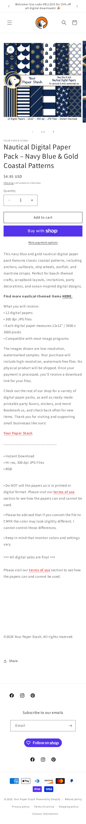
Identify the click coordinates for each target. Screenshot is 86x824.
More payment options (43, 242)
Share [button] (13, 661)
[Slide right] (53, 131)
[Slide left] (32, 131)
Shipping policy (69, 806)
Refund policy (73, 799)
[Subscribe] (70, 725)
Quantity (10, 191)
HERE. (67, 296)
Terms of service (44, 806)
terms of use (64, 492)
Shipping (9, 182)
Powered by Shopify (48, 799)
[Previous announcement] (9, 6)
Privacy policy (21, 806)
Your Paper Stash (18, 433)
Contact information (45, 813)
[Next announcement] (77, 6)
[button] (9, 22)
